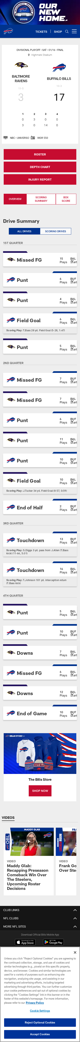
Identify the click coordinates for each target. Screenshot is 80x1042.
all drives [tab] (24, 231)
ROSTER (40, 154)
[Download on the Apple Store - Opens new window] (25, 942)
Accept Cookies (40, 1034)
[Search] (67, 31)
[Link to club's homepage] (8, 29)
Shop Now (40, 790)
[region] (40, 994)
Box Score (66, 199)
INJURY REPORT (40, 179)
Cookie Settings (40, 1010)
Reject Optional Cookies (40, 1022)
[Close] (75, 952)
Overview (15, 198)
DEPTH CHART (40, 167)
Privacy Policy (35, 1002)
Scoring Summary (41, 199)
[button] (40, 259)
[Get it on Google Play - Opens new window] (53, 944)
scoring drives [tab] (55, 231)
